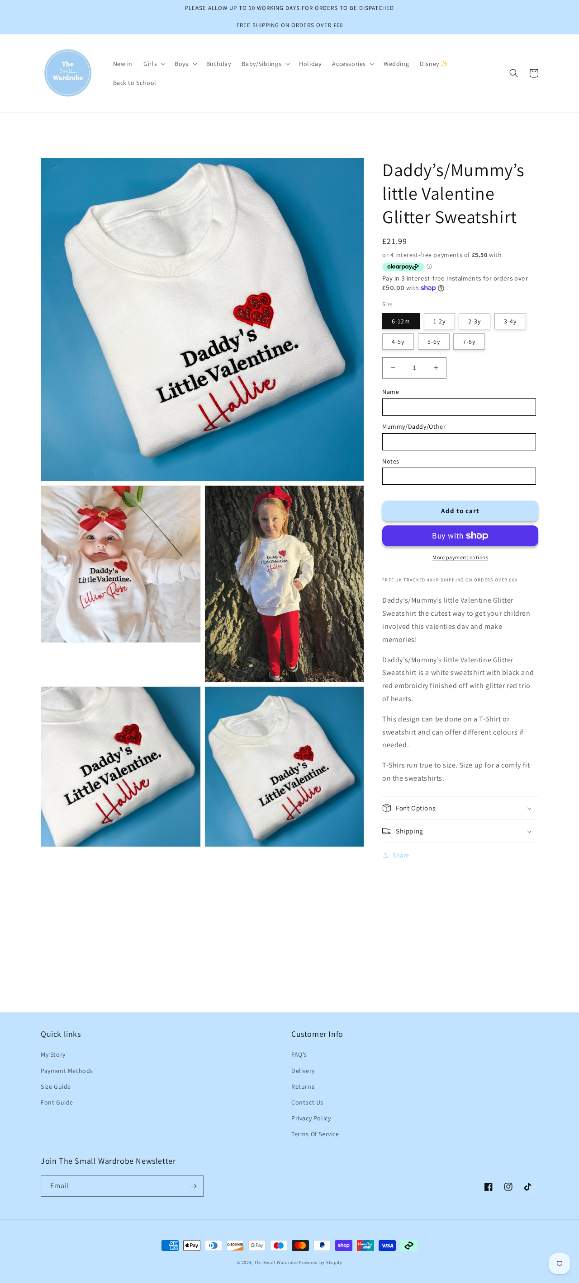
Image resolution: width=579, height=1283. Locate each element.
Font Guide (57, 1102)
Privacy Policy (311, 1118)
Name (390, 392)
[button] (153, 63)
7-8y (469, 341)
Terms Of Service (315, 1134)
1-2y (439, 321)
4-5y (398, 341)
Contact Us (307, 1102)
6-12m (401, 321)
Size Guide (56, 1086)
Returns (302, 1086)
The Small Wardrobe (276, 1262)
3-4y (510, 321)
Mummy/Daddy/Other (414, 426)
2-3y (474, 321)
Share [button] (401, 855)
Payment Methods (67, 1071)
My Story (53, 1054)
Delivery (303, 1071)
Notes (390, 461)
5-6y (433, 341)
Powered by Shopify (320, 1262)
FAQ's (299, 1054)
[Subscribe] (193, 1186)
